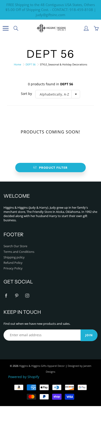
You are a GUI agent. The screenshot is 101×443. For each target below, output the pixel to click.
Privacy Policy (13, 268)
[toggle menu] (5, 28)
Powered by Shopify (23, 377)
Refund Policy (13, 263)
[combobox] (57, 94)
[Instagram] (27, 295)
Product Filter (53, 167)
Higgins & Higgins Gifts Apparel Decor (42, 366)
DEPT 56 (30, 64)
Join (89, 335)
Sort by (26, 93)
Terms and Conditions (19, 252)
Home (17, 64)
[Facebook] (6, 295)
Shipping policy (14, 257)
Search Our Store (15, 246)
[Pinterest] (16, 295)
